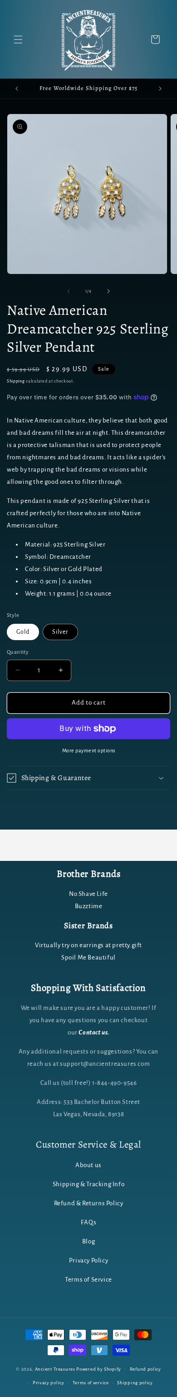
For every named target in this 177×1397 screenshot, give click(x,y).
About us (88, 1165)
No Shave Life (88, 893)
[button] (18, 40)
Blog (88, 1241)
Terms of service (90, 1382)
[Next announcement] (160, 89)
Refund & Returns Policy (88, 1203)
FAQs (88, 1222)
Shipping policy (135, 1382)
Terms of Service (88, 1279)
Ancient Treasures (55, 1368)
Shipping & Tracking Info (88, 1184)
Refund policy (145, 1369)
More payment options (88, 750)
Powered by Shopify (98, 1368)
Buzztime (89, 906)
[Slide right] (108, 291)
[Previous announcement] (17, 89)
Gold (23, 632)
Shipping (16, 381)
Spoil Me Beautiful (88, 957)
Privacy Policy (88, 1260)
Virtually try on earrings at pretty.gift (88, 945)
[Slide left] (69, 291)
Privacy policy (48, 1382)
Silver (60, 632)
